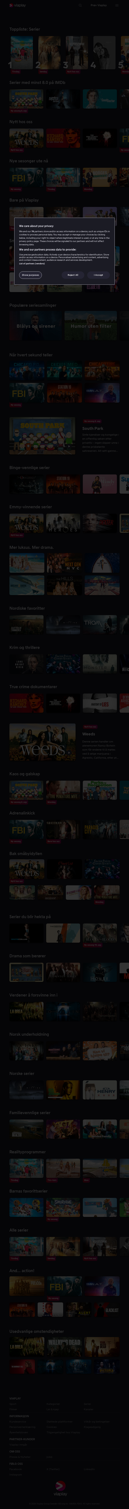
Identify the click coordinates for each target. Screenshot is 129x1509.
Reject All (73, 275)
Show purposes (30, 275)
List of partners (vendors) (32, 263)
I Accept (98, 275)
